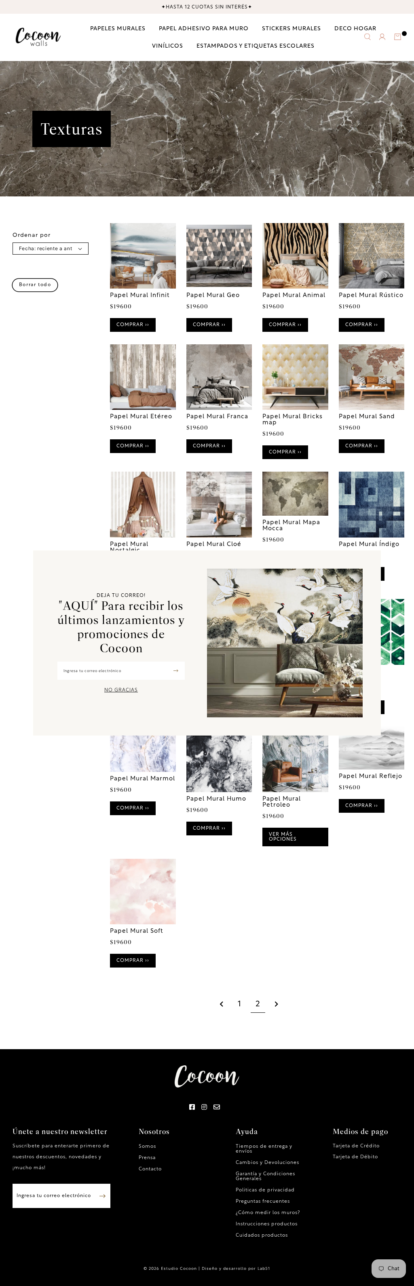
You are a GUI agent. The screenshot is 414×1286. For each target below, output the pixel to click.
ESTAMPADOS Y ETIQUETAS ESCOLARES (255, 46)
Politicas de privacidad (265, 1190)
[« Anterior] (221, 1004)
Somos (147, 1146)
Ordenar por (32, 235)
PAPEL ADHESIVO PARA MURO (204, 29)
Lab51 (264, 1269)
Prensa (147, 1157)
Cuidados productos (262, 1235)
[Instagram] (204, 1108)
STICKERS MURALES (291, 29)
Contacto (150, 1169)
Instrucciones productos (267, 1224)
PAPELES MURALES (118, 29)
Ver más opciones (283, 837)
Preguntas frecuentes (263, 1201)
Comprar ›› (132, 325)
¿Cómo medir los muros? (268, 1212)
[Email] (216, 1108)
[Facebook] (192, 1108)
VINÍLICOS (167, 46)
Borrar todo (35, 284)
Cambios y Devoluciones (267, 1162)
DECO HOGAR (355, 29)
